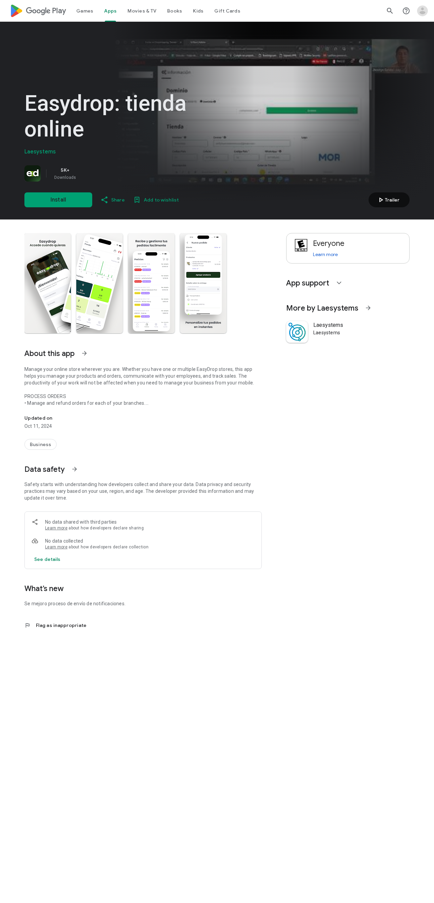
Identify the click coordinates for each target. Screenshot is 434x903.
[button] (47, 283)
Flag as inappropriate (55, 625)
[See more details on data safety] (47, 559)
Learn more (56, 528)
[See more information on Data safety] (74, 469)
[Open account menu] (422, 11)
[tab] (85, 11)
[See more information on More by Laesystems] (368, 308)
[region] (119, 173)
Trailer (388, 200)
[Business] (40, 444)
